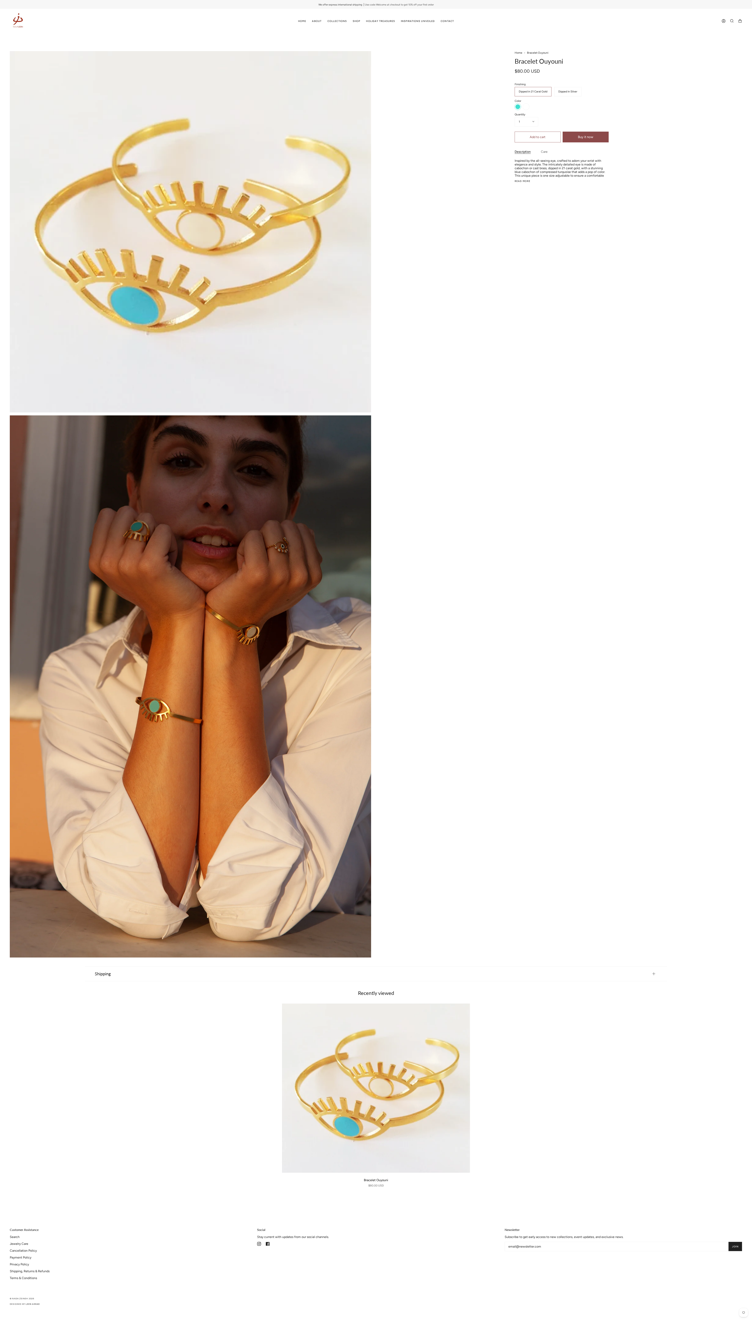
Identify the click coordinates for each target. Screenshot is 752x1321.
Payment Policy (20, 1257)
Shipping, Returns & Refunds (30, 1271)
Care (544, 152)
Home (518, 52)
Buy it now (585, 137)
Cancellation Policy (23, 1250)
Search (15, 1237)
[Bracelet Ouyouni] (376, 1088)
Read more (523, 181)
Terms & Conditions (23, 1278)
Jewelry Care (19, 1244)
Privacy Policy (19, 1264)
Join (735, 1246)
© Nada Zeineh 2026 (22, 1298)
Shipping (103, 973)
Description (523, 152)
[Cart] (740, 21)
